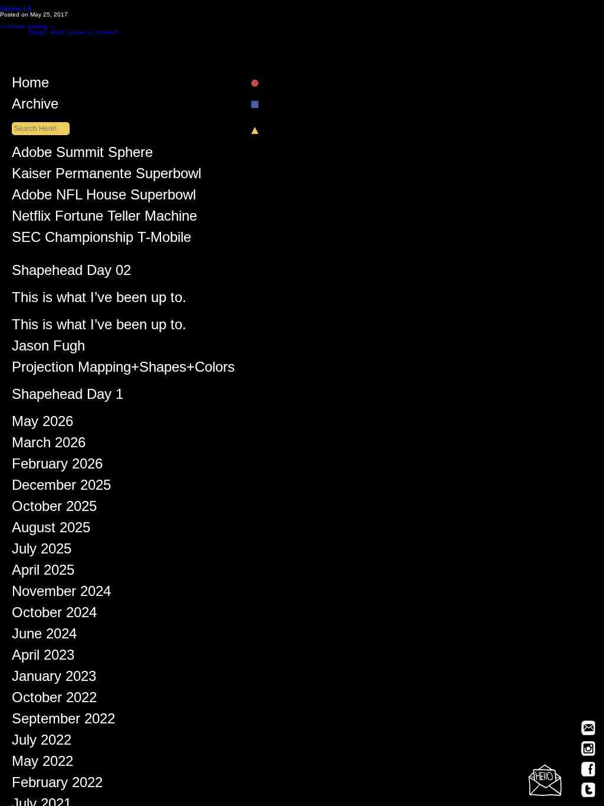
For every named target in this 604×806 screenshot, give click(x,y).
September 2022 (63, 721)
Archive (35, 106)
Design (37, 32)
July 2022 (41, 742)
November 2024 (61, 593)
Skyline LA (15, 8)
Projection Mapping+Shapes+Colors (123, 369)
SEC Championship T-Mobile (101, 239)
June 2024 (44, 636)
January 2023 (54, 678)
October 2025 (54, 508)
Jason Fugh (48, 348)
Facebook (588, 769)
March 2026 (49, 445)
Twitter (588, 789)
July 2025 (41, 551)
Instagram (588, 748)
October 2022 (54, 699)
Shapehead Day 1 (67, 396)
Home (30, 85)
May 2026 (42, 423)
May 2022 (42, 763)
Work (57, 32)
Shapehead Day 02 (71, 272)
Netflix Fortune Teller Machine (104, 218)
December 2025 (61, 487)
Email (588, 727)
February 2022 (57, 784)
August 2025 (51, 530)
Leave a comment (93, 32)
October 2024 (54, 615)
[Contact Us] (545, 780)
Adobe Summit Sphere (82, 154)
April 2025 (43, 572)
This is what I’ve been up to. (99, 299)
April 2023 (43, 657)
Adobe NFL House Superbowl (104, 197)
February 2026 (57, 466)
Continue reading (27, 26)
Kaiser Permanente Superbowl (106, 176)
